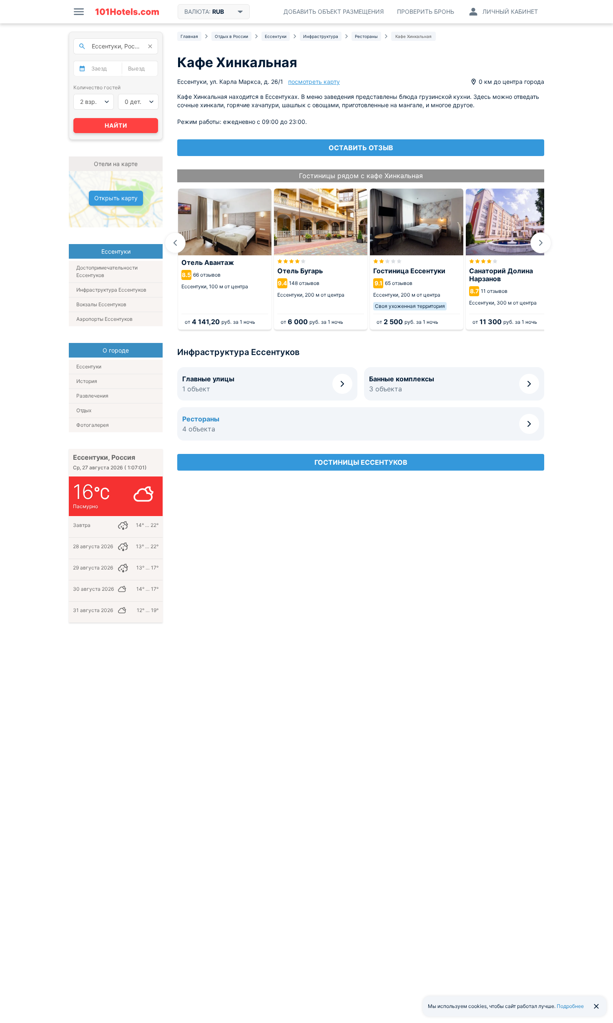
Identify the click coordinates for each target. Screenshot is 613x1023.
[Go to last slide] (175, 242)
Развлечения (92, 396)
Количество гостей (97, 87)
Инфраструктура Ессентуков (111, 290)
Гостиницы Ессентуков (360, 462)
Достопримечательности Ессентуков (107, 271)
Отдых (83, 410)
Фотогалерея (92, 425)
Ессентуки (88, 366)
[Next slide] (540, 242)
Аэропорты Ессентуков (104, 319)
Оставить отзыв (361, 148)
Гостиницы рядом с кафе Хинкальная (361, 175)
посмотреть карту (314, 81)
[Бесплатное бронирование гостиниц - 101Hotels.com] (127, 11)
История (86, 381)
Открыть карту (116, 198)
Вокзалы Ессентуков (101, 304)
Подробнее (570, 1006)
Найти (116, 125)
